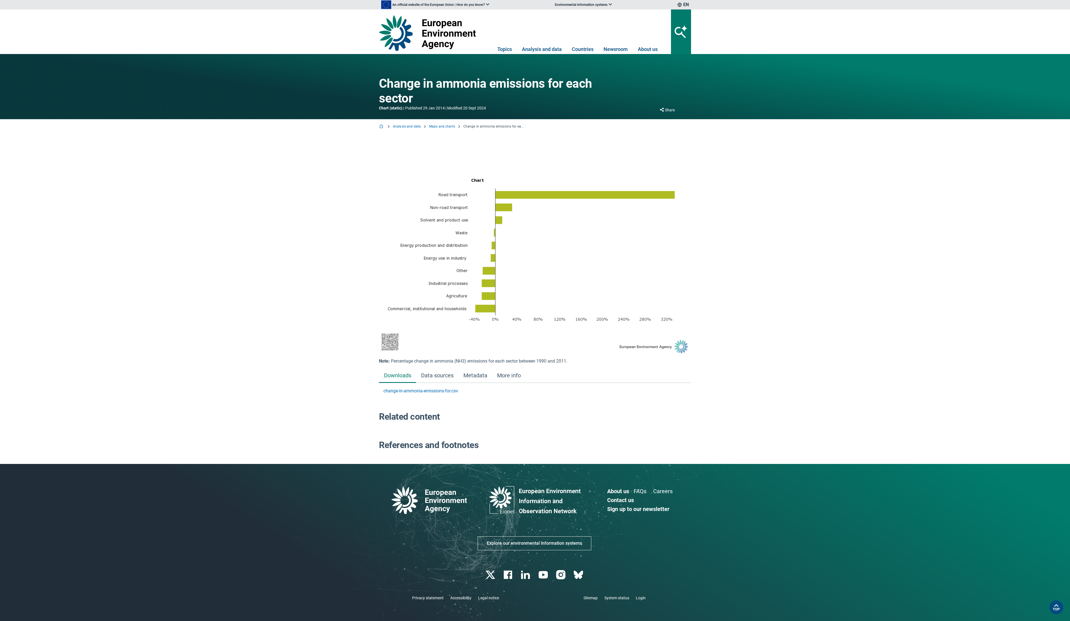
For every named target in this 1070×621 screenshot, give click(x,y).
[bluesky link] (579, 575)
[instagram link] (561, 575)
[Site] (429, 33)
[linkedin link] (526, 575)
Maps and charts (442, 126)
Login (641, 598)
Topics (504, 49)
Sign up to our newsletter (638, 509)
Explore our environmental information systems (534, 543)
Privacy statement (428, 598)
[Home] (382, 127)
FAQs (640, 491)
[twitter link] (491, 575)
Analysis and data (542, 49)
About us (648, 49)
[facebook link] (509, 575)
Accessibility (460, 598)
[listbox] (435, 4)
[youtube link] (544, 575)
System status (616, 598)
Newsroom (616, 49)
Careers (663, 491)
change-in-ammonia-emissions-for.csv (420, 390)
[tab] (397, 376)
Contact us (620, 500)
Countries (583, 49)
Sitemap (590, 598)
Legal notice (488, 598)
